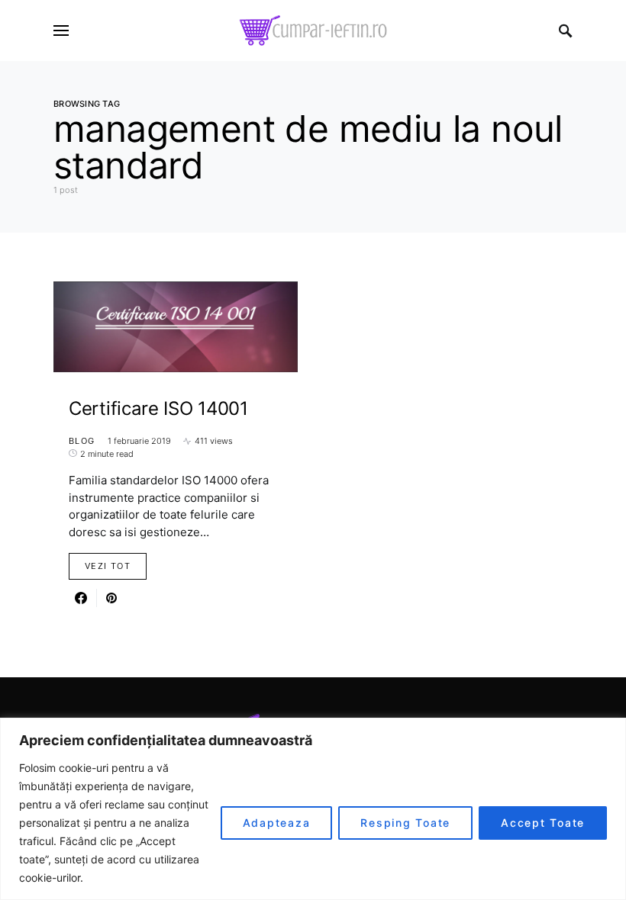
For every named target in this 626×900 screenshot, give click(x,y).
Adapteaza (277, 822)
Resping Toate (405, 822)
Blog (82, 441)
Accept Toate (543, 822)
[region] (313, 809)
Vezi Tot (108, 566)
